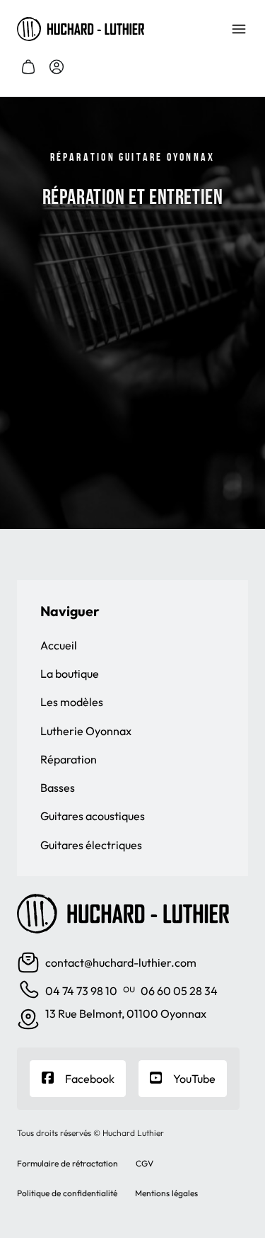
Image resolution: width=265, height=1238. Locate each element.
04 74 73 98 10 (81, 991)
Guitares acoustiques (92, 816)
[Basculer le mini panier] (28, 67)
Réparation (68, 759)
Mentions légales (166, 1193)
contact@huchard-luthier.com (120, 962)
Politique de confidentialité (67, 1193)
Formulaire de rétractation (67, 1163)
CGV (144, 1163)
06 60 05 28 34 (179, 991)
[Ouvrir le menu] (239, 29)
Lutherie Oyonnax (85, 731)
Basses (57, 787)
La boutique (69, 673)
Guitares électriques (91, 845)
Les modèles (71, 702)
